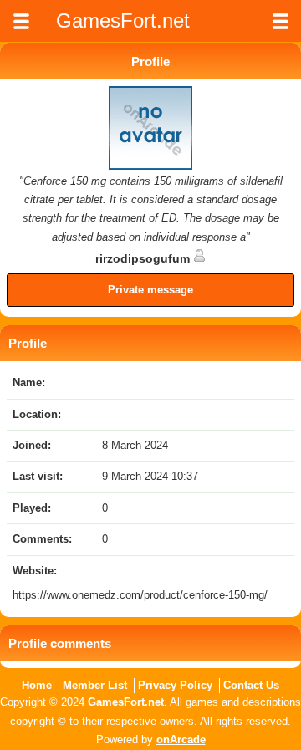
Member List (95, 685)
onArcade (181, 739)
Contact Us (251, 685)
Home (37, 685)
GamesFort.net (126, 702)
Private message (150, 289)
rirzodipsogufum (144, 258)
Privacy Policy (175, 685)
